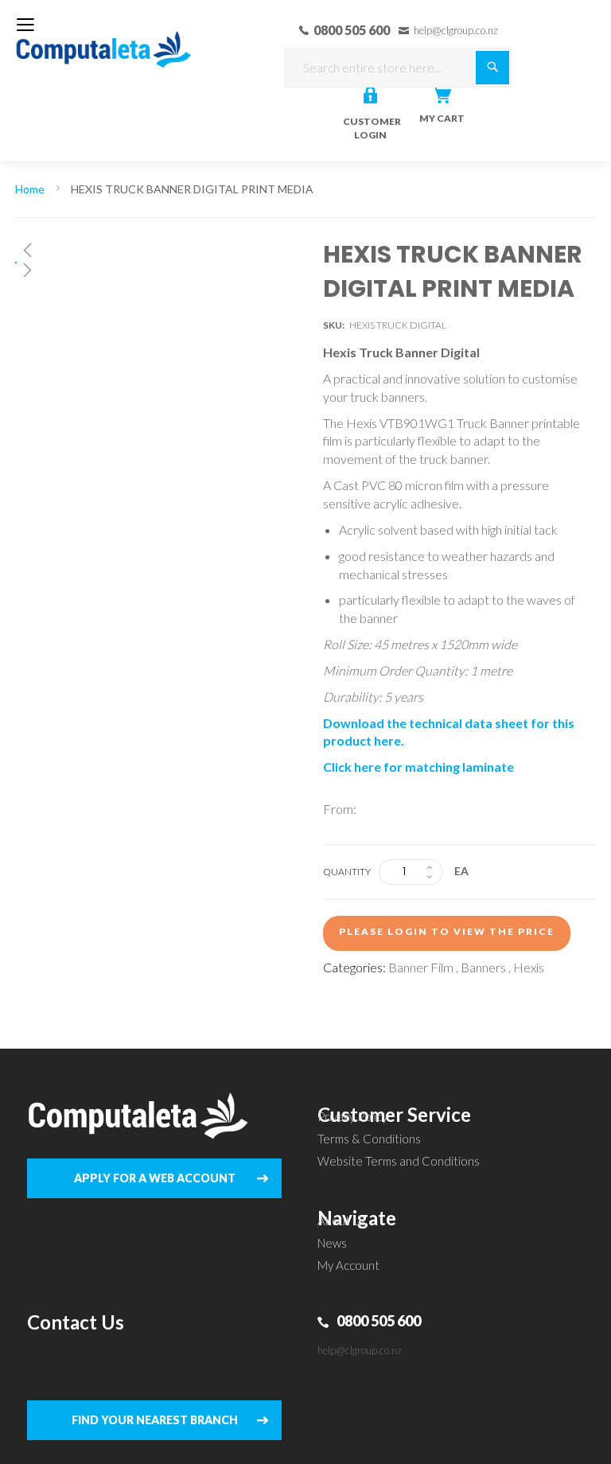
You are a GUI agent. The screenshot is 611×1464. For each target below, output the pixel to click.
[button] (140, 250)
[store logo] (104, 39)
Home (30, 189)
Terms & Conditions (369, 1138)
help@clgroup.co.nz (359, 1350)
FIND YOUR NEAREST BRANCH (155, 1420)
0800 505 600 (379, 1321)
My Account (348, 1265)
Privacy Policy (352, 1116)
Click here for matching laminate (418, 766)
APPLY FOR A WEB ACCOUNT (154, 1178)
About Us (341, 1220)
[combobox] (398, 68)
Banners (483, 967)
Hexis (528, 967)
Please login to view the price (447, 931)
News (332, 1243)
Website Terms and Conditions (398, 1161)
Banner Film (420, 967)
